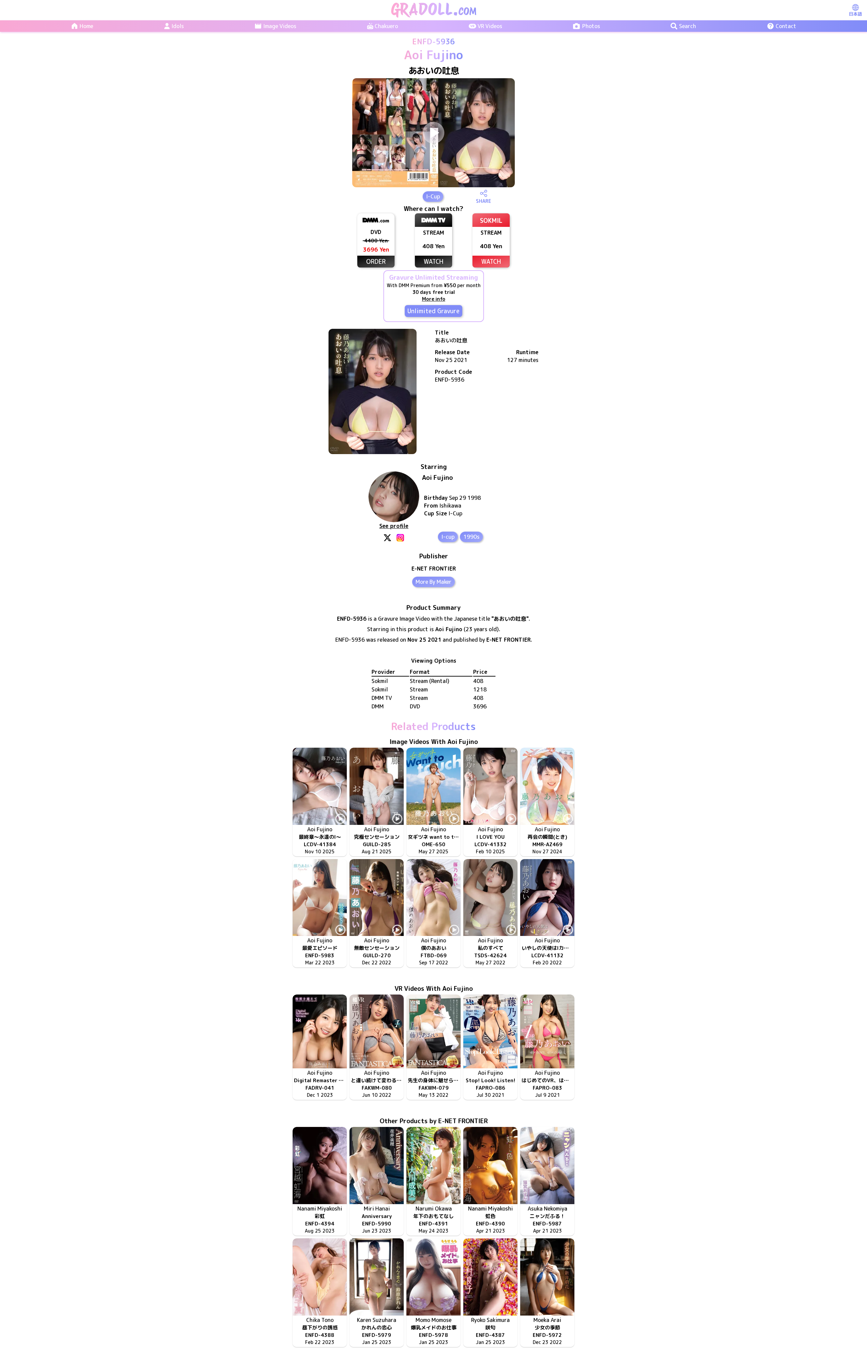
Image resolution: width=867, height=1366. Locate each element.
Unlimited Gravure (433, 311)
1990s (471, 536)
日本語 (855, 14)
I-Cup (433, 196)
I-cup (447, 536)
